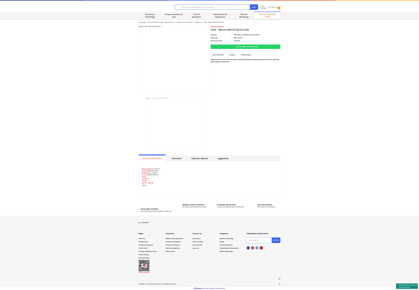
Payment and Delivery (173, 242)
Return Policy (170, 251)
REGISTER (276, 240)
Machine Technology (226, 238)
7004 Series (237, 35)
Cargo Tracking (144, 255)
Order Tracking (198, 242)
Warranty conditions (173, 248)
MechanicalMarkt (217, 27)
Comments (177, 158)
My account (196, 238)
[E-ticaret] (209, 288)
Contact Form (143, 248)
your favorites (197, 245)
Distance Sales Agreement (174, 238)
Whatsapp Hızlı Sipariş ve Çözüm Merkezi (408, 286)
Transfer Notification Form (148, 251)
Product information (152, 158)
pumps (222, 242)
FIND (254, 7)
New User (142, 238)
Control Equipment (226, 245)
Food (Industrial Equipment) (229, 248)
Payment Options (199, 158)
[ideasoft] (198, 288)
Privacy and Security (172, 245)
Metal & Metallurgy (226, 251)
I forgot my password (146, 245)
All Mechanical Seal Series (251, 35)
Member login (143, 242)
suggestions (223, 158)
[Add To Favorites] (217, 55)
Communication (144, 258)
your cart (196, 248)
